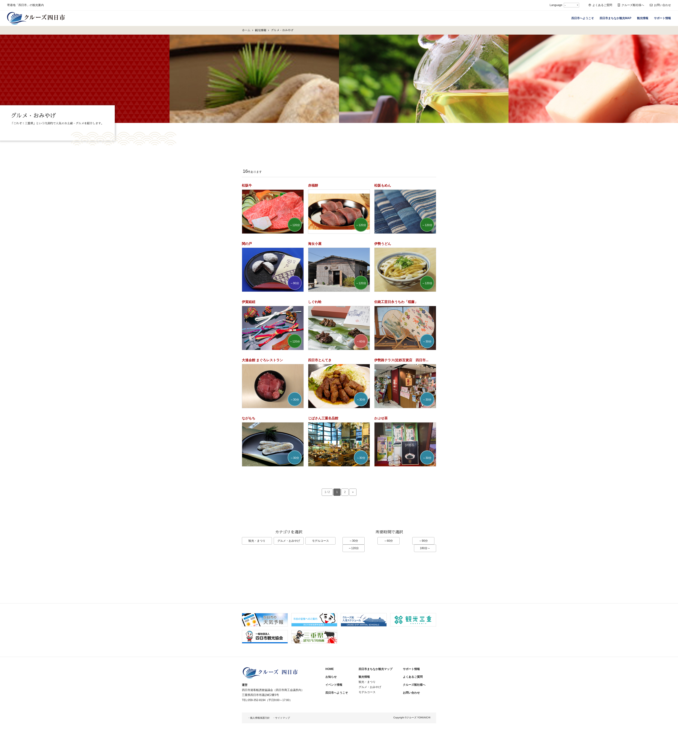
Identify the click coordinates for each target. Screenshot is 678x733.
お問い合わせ (662, 5)
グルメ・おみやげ (288, 540)
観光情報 (642, 18)
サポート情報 (662, 18)
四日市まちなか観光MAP (615, 18)
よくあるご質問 (602, 5)
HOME (329, 668)
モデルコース (320, 540)
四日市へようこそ (582, 18)
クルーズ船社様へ (633, 5)
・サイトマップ (281, 717)
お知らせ (331, 676)
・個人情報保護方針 (259, 717)
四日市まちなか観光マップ (375, 668)
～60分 (388, 540)
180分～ (425, 548)
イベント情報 (333, 684)
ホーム (246, 30)
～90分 (423, 540)
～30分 (353, 540)
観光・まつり (256, 540)
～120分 (353, 548)
